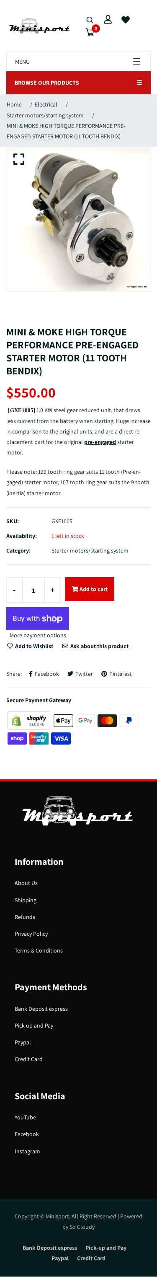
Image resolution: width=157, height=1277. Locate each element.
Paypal (23, 1042)
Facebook (27, 1134)
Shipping (25, 900)
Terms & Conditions (39, 950)
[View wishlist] (126, 20)
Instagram (27, 1151)
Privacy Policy (31, 933)
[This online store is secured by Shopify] (29, 720)
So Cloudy (82, 1226)
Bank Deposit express (41, 1008)
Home (14, 104)
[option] (78, 219)
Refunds (25, 917)
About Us (26, 883)
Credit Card (29, 1059)
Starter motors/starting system (45, 115)
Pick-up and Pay (34, 1025)
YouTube (25, 1117)
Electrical (46, 104)
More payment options (38, 635)
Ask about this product (99, 646)
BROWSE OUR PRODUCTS (78, 82)
